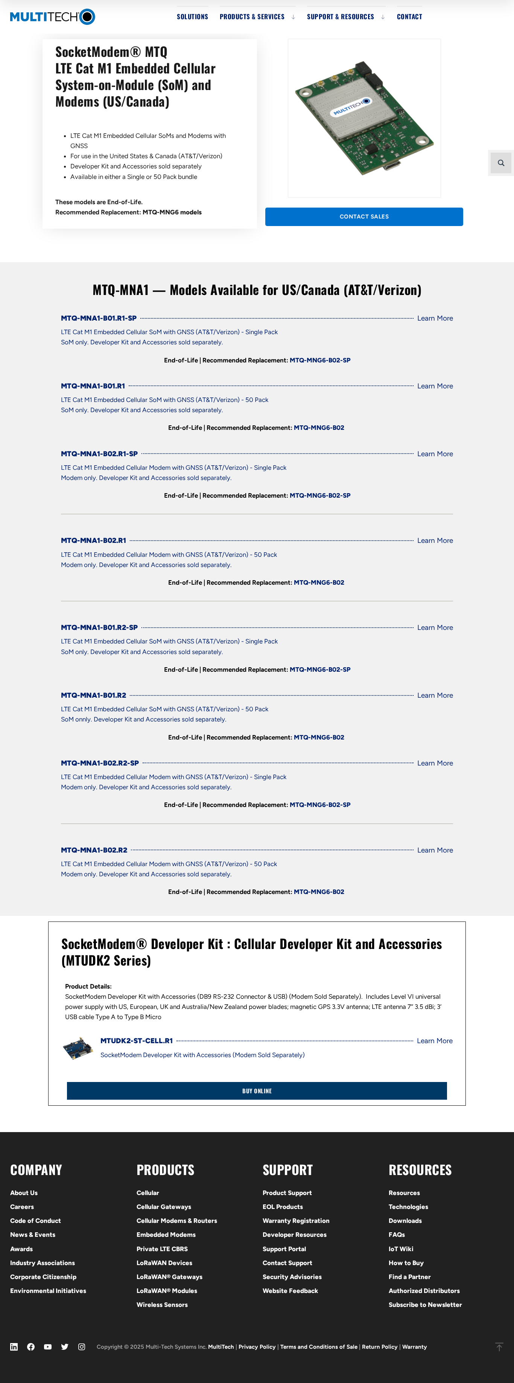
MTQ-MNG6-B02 (320, 427)
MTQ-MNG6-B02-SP (320, 360)
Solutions (192, 16)
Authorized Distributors (424, 1290)
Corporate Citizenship (43, 1277)
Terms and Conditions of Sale (318, 1346)
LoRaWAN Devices (164, 1263)
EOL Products (283, 1206)
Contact (410, 16)
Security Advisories (292, 1277)
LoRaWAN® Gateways (169, 1277)
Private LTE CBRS (162, 1249)
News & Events (32, 1234)
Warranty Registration (296, 1220)
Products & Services (252, 16)
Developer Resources (295, 1234)
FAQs (397, 1234)
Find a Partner (410, 1277)
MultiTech (221, 1346)
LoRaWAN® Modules (167, 1290)
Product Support (287, 1193)
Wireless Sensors (162, 1304)
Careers (22, 1206)
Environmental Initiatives (48, 1290)
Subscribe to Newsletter (425, 1304)
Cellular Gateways (164, 1206)
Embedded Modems (166, 1234)
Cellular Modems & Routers (177, 1220)
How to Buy (406, 1263)
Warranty (414, 1346)
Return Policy (380, 1346)
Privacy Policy (257, 1346)
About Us (24, 1193)
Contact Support (287, 1263)
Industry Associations (42, 1263)
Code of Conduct (35, 1220)
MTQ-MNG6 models (172, 212)
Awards (21, 1249)
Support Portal (284, 1249)
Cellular (148, 1193)
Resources (404, 1193)
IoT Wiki (401, 1249)
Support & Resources (340, 16)
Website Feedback (290, 1290)
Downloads (405, 1220)
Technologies (408, 1206)
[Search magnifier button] (501, 163)
